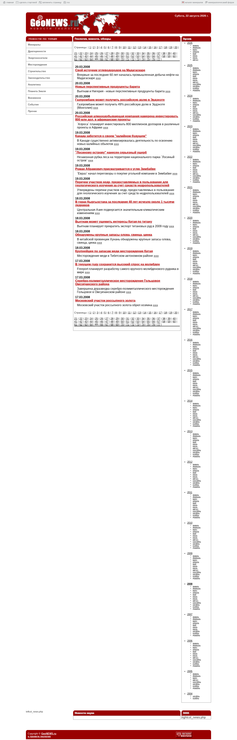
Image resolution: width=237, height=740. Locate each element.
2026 (189, 43)
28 (112, 53)
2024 (189, 95)
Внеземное (34, 97)
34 (143, 53)
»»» (98, 78)
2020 (189, 217)
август (195, 60)
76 (153, 59)
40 (174, 53)
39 (169, 53)
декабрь (196, 90)
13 (139, 47)
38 (163, 53)
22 (80, 53)
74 (143, 59)
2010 (189, 522)
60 (174, 56)
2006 (189, 640)
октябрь (196, 86)
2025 (189, 65)
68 (112, 59)
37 (158, 53)
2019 (189, 248)
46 (101, 56)
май (194, 54)
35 (148, 53)
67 (106, 59)
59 (169, 56)
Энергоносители (37, 58)
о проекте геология (39, 736)
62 (80, 59)
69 (117, 59)
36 (153, 53)
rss (68, 2)
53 (137, 56)
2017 (189, 309)
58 (163, 56)
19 (170, 47)
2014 (189, 400)
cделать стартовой (28, 2)
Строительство (37, 71)
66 (101, 59)
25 (96, 53)
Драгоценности (37, 51)
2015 (189, 370)
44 (91, 56)
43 (86, 56)
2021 (189, 187)
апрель (196, 51)
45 (96, 56)
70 (122, 59)
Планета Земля (37, 91)
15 (149, 47)
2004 (189, 693)
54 (143, 56)
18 (165, 47)
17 (160, 47)
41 (75, 56)
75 (148, 59)
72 (132, 59)
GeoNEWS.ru (48, 733)
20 (175, 47)
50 (122, 56)
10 (124, 47)
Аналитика (34, 84)
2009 (189, 553)
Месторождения (37, 64)
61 (75, 59)
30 (122, 53)
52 (132, 56)
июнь (195, 56)
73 (137, 59)
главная (10, 2)
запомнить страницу (51, 2)
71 (127, 59)
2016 (189, 339)
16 (155, 47)
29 (117, 53)
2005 (189, 671)
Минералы (34, 44)
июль (195, 58)
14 (144, 47)
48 (112, 56)
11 (129, 47)
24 (91, 53)
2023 (189, 126)
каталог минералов (194, 2)
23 (86, 53)
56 (153, 56)
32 (132, 53)
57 (158, 56)
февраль (197, 47)
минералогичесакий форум (221, 2)
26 (101, 53)
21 (75, 53)
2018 (189, 278)
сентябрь (197, 84)
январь (196, 45)
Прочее (32, 111)
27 (106, 53)
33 (137, 53)
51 (127, 56)
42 (80, 56)
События (33, 104)
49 (117, 56)
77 (158, 59)
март (195, 49)
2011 (189, 492)
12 (134, 47)
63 (86, 59)
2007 (189, 614)
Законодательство (39, 78)
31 (127, 53)
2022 (189, 156)
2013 (189, 431)
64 (91, 59)
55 (148, 56)
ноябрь (196, 88)
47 (106, 56)
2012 (189, 461)
